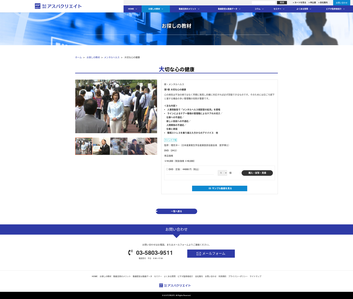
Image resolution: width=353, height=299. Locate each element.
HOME (131, 9)
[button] (77, 106)
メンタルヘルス (112, 57)
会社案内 (323, 2)
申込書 (313, 2)
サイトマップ (255, 276)
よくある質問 (302, 9)
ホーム (78, 57)
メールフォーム (213, 253)
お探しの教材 (154, 9)
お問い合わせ (341, 3)
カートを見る (300, 2)
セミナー (277, 9)
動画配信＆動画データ (227, 9)
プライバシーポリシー (238, 276)
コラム (257, 9)
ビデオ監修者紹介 (334, 9)
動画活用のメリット (187, 9)
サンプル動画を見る (222, 188)
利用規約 (222, 276)
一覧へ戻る (176, 211)
